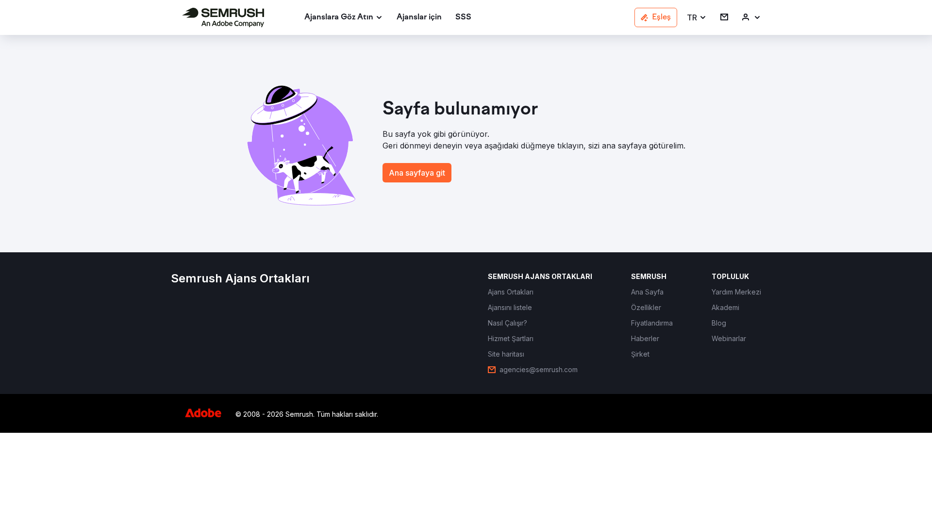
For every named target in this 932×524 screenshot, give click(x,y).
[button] (697, 18)
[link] (419, 18)
